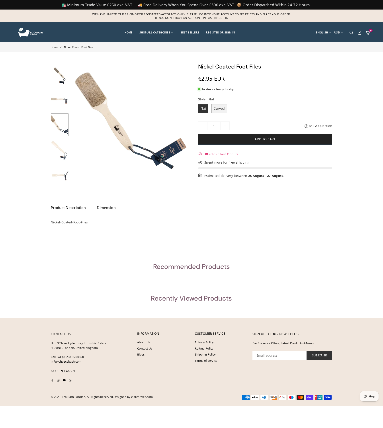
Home (129, 32)
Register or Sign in (220, 32)
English (322, 32)
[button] (368, 32)
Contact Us (144, 348)
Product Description (68, 207)
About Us (143, 342)
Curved (219, 108)
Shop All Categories (154, 32)
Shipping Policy (205, 354)
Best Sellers (189, 32)
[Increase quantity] (225, 126)
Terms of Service (206, 361)
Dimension (106, 207)
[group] (129, 121)
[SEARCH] (351, 32)
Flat (203, 108)
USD (337, 32)
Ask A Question (320, 126)
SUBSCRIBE (319, 355)
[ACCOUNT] (360, 32)
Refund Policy (204, 348)
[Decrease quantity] (202, 126)
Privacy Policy (204, 342)
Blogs (141, 354)
